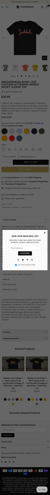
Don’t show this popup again (26, 265)
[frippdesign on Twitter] (22, 259)
